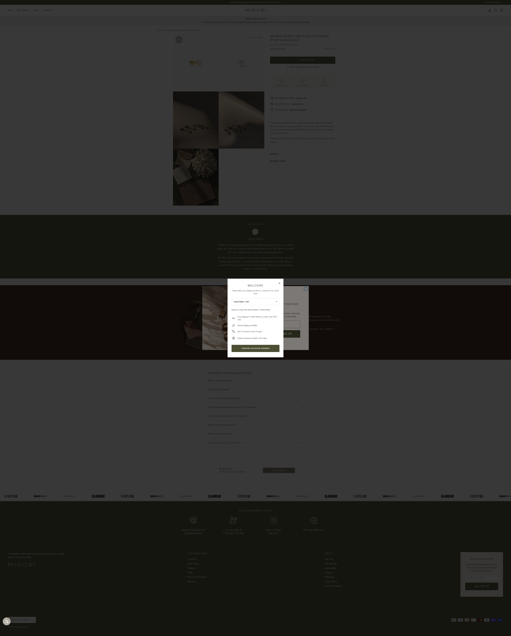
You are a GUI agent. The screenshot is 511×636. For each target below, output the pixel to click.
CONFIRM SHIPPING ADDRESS (256, 348)
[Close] (279, 283)
